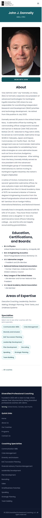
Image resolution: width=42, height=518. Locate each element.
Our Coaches (7, 427)
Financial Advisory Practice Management (17, 466)
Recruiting (25, 347)
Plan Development (11, 347)
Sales (4, 483)
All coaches (7, 370)
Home (4, 418)
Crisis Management (32, 327)
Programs (5, 432)
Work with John (21, 80)
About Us (5, 423)
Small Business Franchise (11, 488)
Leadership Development (13, 342)
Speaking (7, 352)
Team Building (9, 357)
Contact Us (6, 436)
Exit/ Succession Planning (13, 337)
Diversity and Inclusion (12, 332)
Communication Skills (12, 327)
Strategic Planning (22, 352)
